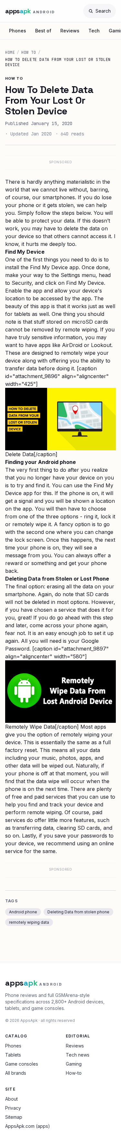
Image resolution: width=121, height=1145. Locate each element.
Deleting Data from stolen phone (78, 911)
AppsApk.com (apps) (27, 1126)
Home (10, 52)
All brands (15, 1073)
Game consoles (21, 1064)
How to (28, 52)
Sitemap (13, 1117)
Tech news (77, 1055)
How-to (74, 1073)
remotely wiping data (29, 922)
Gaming (74, 1064)
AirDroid (72, 345)
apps (85, 758)
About (11, 1099)
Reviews (69, 30)
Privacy (13, 1108)
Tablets (13, 1055)
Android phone (23, 911)
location (105, 501)
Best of (43, 30)
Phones (17, 30)
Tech (94, 30)
